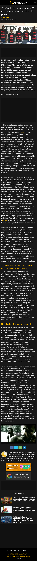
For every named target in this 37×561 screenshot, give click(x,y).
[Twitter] (16, 447)
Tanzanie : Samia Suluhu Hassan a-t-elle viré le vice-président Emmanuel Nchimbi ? (24, 509)
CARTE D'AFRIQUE (14, 553)
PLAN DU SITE (23, 553)
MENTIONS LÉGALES (24, 555)
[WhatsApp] (20, 447)
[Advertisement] (18, 52)
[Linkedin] (24, 447)
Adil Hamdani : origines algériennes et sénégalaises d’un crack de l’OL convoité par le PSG (23, 519)
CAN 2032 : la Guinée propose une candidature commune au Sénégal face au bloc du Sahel (24, 499)
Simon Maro (5, 17)
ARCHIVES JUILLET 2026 (13, 556)
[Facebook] (12, 447)
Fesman (5, 220)
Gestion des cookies (25, 556)
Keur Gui (24, 132)
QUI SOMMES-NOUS (13, 555)
